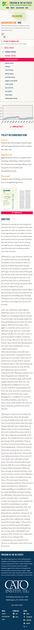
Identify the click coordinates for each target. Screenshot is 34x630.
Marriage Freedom (9, 74)
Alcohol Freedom (9, 84)
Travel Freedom (8, 95)
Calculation (20, 8)
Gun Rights (7, 66)
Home (7, 8)
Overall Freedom (9, 48)
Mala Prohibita (8, 91)
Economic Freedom (10, 52)
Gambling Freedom (9, 63)
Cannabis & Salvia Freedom (11, 81)
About (12, 8)
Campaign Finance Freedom (11, 98)
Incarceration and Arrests (11, 59)
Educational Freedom (10, 77)
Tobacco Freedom (9, 70)
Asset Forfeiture (9, 88)
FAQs (26, 8)
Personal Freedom (10, 56)
